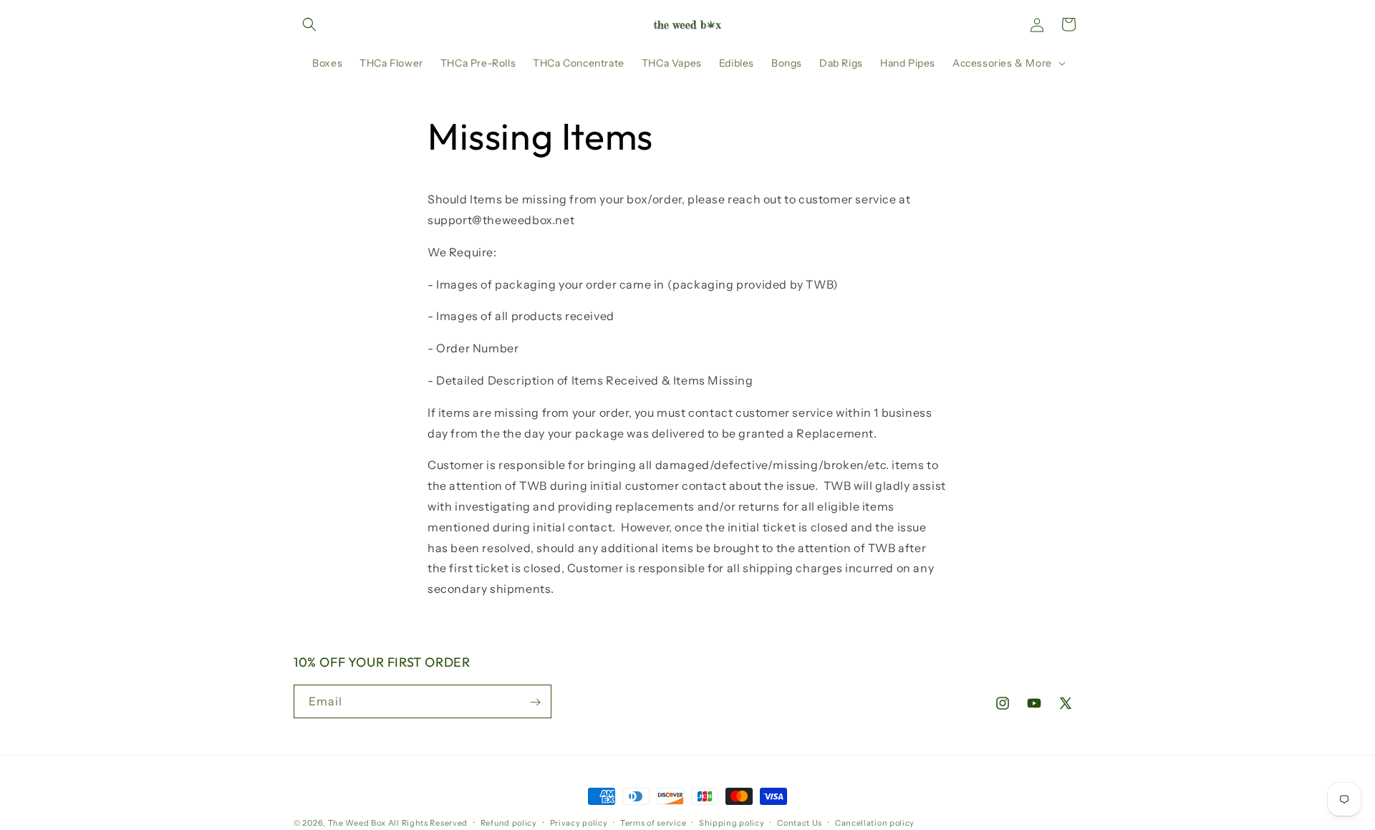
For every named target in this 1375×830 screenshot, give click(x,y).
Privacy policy (579, 822)
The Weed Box (357, 823)
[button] (309, 24)
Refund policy (509, 822)
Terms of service (653, 822)
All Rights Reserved (428, 823)
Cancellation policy (875, 822)
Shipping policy (732, 822)
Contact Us (799, 822)
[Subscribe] (535, 702)
